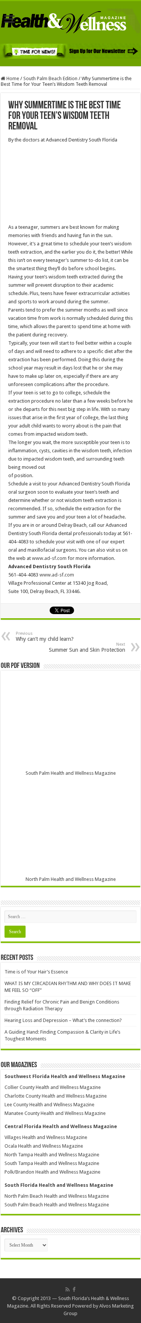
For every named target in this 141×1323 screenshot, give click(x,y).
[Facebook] (74, 1289)
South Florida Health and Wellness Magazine (59, 1185)
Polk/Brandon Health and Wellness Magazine (52, 1172)
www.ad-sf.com (49, 558)
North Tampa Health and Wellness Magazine (52, 1154)
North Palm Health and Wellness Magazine (71, 879)
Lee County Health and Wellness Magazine (49, 1104)
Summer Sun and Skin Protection (87, 647)
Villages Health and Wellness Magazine (46, 1137)
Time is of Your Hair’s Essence (36, 972)
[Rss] (67, 1289)
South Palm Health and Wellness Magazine (71, 773)
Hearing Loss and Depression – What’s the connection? (63, 1020)
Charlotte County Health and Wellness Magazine (56, 1096)
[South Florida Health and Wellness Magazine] (70, 21)
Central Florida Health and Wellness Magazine (61, 1126)
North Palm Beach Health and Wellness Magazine (57, 1196)
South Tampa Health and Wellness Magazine (52, 1163)
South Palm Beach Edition (50, 78)
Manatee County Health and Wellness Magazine (55, 1113)
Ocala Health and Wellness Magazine (44, 1146)
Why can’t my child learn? (45, 636)
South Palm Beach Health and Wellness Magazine (57, 1204)
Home (12, 78)
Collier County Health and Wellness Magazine (53, 1087)
